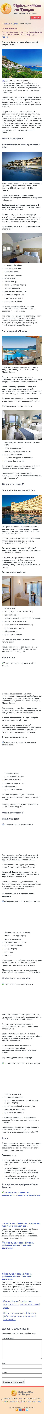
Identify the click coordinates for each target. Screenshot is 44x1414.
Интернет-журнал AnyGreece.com (18, 9)
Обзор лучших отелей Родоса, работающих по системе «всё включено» (17, 1276)
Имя (4, 1363)
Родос (5, 36)
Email (4, 1372)
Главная (5, 1401)
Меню (37, 18)
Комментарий (8, 1338)
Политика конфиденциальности (20, 1401)
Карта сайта (36, 1401)
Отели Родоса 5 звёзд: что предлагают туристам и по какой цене (21, 1224)
